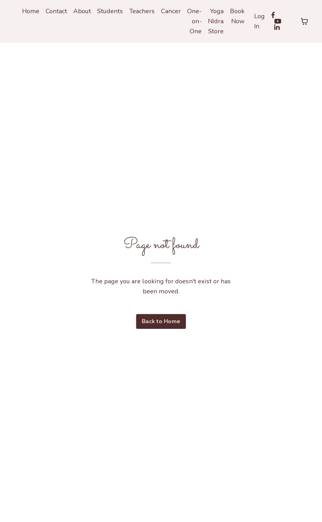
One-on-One (194, 21)
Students (110, 11)
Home (30, 11)
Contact (56, 11)
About (82, 11)
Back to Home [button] (161, 321)
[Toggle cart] (304, 21)
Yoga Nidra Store (216, 21)
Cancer (171, 11)
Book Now (237, 16)
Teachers (142, 11)
